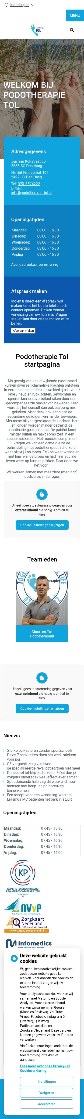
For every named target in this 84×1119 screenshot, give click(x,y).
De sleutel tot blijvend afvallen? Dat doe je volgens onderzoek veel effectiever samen (42, 774)
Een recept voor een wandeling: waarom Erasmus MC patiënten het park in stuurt (39, 797)
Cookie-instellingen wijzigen (42, 525)
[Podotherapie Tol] (37, 30)
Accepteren (47, 1104)
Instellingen (47, 1081)
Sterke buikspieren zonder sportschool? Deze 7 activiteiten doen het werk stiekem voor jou (41, 755)
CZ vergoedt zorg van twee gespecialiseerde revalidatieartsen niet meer (43, 766)
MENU (75, 15)
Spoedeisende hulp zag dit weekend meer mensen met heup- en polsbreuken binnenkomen (41, 786)
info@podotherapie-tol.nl (31, 193)
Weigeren (46, 1093)
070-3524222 (29, 184)
